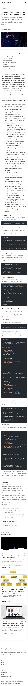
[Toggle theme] (25, 2)
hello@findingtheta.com (6, 676)
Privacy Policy (4, 683)
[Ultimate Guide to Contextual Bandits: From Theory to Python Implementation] (14, 612)
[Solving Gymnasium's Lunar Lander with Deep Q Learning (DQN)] (14, 544)
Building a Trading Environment (9, 56)
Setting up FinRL (6, 54)
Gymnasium (9, 565)
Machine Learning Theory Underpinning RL (12, 53)
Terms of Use (11, 683)
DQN (4, 565)
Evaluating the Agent (7, 60)
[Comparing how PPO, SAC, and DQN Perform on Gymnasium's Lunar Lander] (14, 578)
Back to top (17, 683)
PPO (14, 599)
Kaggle (2, 674)
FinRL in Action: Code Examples (9, 62)
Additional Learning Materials (9, 66)
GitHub (2, 669)
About (2, 662)
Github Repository (9, 523)
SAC (17, 599)
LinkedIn (3, 670)
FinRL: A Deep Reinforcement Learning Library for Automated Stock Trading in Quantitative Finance (14, 515)
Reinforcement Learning (6, 29)
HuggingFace (4, 672)
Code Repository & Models (8, 68)
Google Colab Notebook (11, 525)
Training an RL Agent (7, 58)
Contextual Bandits (6, 635)
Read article (5, 567)
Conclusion (5, 64)
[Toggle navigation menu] (22, 2)
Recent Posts (4, 658)
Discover (3, 660)
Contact (2, 664)
